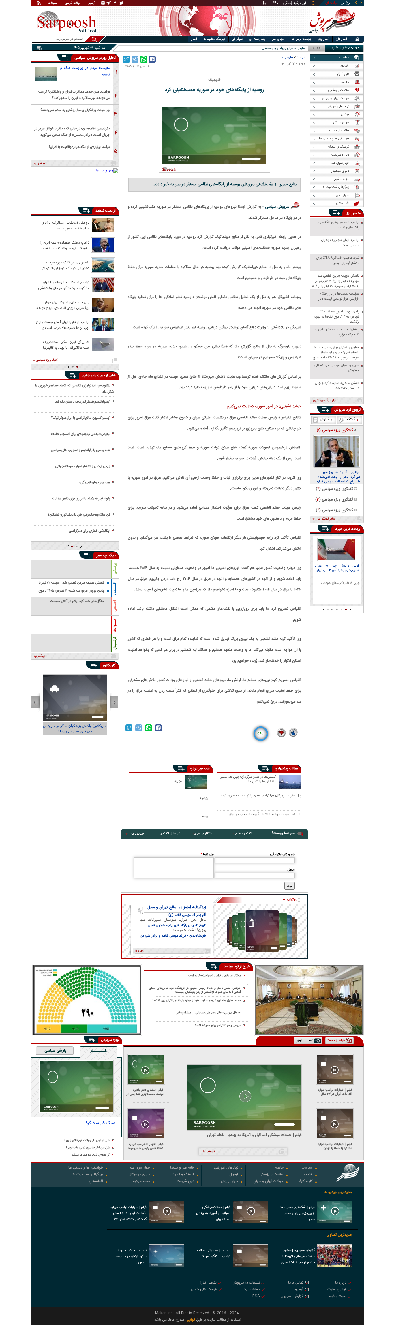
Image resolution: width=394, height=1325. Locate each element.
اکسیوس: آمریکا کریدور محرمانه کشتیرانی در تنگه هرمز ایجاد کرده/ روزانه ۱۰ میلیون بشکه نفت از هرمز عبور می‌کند (63, 265)
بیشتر (41, 163)
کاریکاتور (109, 665)
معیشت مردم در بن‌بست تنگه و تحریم (85, 71)
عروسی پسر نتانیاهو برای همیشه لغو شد (217, 1025)
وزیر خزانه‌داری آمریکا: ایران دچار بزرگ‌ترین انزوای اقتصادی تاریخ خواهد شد (62, 304)
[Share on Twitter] (126, 59)
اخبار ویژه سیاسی (47, 360)
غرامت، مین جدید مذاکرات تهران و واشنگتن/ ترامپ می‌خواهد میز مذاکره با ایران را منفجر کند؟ (74, 94)
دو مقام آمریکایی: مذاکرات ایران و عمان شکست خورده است (65, 225)
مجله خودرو (141, 1182)
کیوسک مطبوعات (214, 39)
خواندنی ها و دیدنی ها (85, 1168)
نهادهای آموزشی (226, 1168)
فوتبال (233, 1175)
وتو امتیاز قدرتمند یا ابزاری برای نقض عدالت (81, 498)
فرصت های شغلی (204, 1290)
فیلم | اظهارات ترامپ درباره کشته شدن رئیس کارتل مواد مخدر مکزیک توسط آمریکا (146, 1146)
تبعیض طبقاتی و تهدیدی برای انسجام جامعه (80, 434)
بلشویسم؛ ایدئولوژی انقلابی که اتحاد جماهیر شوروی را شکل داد (74, 389)
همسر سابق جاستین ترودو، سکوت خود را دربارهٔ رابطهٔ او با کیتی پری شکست (196, 1001)
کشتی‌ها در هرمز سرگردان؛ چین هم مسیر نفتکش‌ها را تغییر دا (248, 779)
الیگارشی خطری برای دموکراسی (89, 531)
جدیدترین (137, 833)
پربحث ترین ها (301, 39)
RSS (256, 1296)
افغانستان (96, 1182)
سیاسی (80, 58)
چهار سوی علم (140, 1168)
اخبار (194, 39)
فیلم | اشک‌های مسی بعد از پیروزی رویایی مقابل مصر (297, 1213)
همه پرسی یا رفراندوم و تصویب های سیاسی (80, 450)
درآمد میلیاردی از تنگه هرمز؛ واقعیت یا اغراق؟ (79, 147)
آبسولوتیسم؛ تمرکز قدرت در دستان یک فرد (82, 402)
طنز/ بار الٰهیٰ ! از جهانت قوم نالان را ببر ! (87, 1141)
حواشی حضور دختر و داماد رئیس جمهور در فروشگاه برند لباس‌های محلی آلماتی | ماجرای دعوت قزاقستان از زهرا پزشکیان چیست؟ (195, 990)
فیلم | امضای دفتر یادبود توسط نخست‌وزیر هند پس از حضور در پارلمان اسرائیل (145, 1092)
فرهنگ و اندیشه (182, 1175)
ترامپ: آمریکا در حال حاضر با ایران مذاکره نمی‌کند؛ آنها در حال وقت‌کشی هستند (63, 285)
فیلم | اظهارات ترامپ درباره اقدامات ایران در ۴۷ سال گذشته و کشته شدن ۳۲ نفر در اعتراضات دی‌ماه (333, 1092)
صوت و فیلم (337, 1296)
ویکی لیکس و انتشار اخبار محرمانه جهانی (82, 466)
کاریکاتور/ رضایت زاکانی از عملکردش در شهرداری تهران (75, 728)
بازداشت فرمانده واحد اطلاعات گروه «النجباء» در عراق (265, 814)
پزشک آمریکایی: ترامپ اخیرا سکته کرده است (214, 976)
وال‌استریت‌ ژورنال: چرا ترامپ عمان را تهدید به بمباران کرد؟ (261, 796)
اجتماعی (115, 606)
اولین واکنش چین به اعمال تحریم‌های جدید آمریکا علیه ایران (337, 568)
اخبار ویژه (323, 39)
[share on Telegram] (135, 59)
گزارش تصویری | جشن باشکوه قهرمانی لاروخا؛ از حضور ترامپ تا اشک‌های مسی (298, 1257)
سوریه (178, 781)
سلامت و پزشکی (271, 1175)
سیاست (301, 57)
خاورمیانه (287, 57)
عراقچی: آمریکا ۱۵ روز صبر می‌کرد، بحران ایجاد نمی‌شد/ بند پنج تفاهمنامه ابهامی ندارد (338, 477)
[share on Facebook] (152, 59)
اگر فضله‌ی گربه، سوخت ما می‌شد (91, 1155)
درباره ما (340, 1283)
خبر (354, 213)
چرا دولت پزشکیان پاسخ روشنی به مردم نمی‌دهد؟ (75, 110)
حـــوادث (115, 625)
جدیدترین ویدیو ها (338, 1192)
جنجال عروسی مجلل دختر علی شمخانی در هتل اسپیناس (208, 1013)
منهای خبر (278, 39)
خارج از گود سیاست (236, 966)
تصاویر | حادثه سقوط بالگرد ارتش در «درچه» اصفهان (131, 1256)
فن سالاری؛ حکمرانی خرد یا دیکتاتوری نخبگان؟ (79, 515)
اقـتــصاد (115, 588)
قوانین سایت (336, 1290)
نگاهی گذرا (208, 1283)
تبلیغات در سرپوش (246, 1283)
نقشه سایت (251, 1290)
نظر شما (207, 854)
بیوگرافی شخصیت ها (87, 1175)
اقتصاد (308, 1175)
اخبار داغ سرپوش (326, 400)
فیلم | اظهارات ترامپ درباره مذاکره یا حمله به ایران (335, 1146)
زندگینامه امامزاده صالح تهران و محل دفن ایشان (176, 907)
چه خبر (101, 555)
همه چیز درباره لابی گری (94, 482)
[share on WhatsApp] (143, 59)
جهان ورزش (229, 1182)
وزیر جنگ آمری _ (294, 48)
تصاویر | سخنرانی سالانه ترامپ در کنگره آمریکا (213, 1253)
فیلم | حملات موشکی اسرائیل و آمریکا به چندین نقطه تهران (254, 1135)
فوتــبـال (115, 643)
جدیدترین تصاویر (339, 1235)
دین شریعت (185, 1182)
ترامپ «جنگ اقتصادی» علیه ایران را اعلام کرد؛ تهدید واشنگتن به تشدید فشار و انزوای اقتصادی (64, 245)
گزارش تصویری (292, 1296)
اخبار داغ (341, 39)
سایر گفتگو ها (326, 519)
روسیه (204, 798)
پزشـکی (115, 568)
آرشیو (91, 3)
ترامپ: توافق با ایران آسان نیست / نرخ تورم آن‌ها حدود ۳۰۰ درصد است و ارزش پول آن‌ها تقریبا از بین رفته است (62, 324)
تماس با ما (295, 1283)
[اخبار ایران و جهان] (331, 35)
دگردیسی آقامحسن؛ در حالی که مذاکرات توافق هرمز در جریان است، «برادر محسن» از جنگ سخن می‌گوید (72, 131)
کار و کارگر (306, 1182)
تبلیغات (52, 3)
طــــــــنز (99, 1051)
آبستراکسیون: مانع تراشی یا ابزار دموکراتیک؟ (80, 418)
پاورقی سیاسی (55, 1051)
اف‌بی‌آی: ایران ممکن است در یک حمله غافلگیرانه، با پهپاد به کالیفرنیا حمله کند (66, 344)
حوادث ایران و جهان (268, 1182)
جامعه (279, 1168)
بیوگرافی (237, 39)
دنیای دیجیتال (139, 1175)
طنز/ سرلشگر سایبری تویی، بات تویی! (88, 1148)
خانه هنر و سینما (182, 1168)
